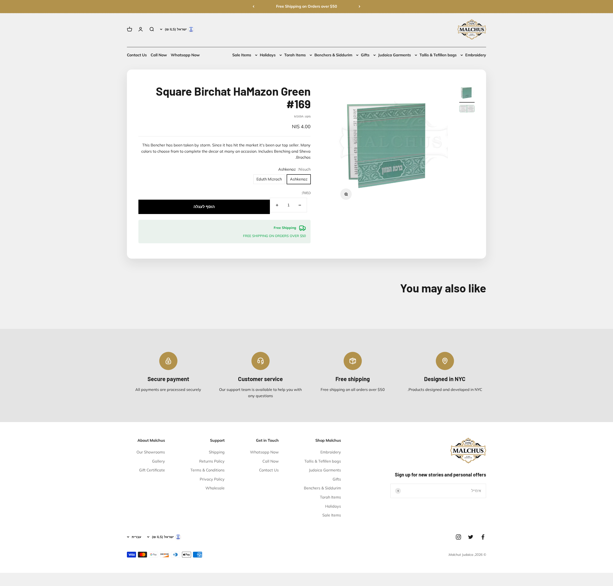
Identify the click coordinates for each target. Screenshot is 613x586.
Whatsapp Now (185, 54)
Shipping (217, 452)
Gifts (365, 54)
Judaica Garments (394, 54)
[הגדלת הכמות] (277, 205)
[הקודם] (359, 6)
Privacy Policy (212, 479)
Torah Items (295, 54)
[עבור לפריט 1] (467, 94)
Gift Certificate (152, 470)
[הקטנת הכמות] (300, 205)
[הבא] (253, 6)
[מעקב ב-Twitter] (470, 537)
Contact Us (137, 54)
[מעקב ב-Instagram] (458, 537)
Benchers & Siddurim (333, 54)
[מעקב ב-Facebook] (483, 537)
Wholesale (215, 488)
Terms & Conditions (207, 470)
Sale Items (241, 54)
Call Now (159, 54)
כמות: (306, 192)
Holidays (268, 54)
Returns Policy (212, 461)
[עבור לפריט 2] (467, 109)
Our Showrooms (150, 452)
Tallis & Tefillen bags (438, 54)
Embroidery (475, 54)
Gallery (158, 461)
